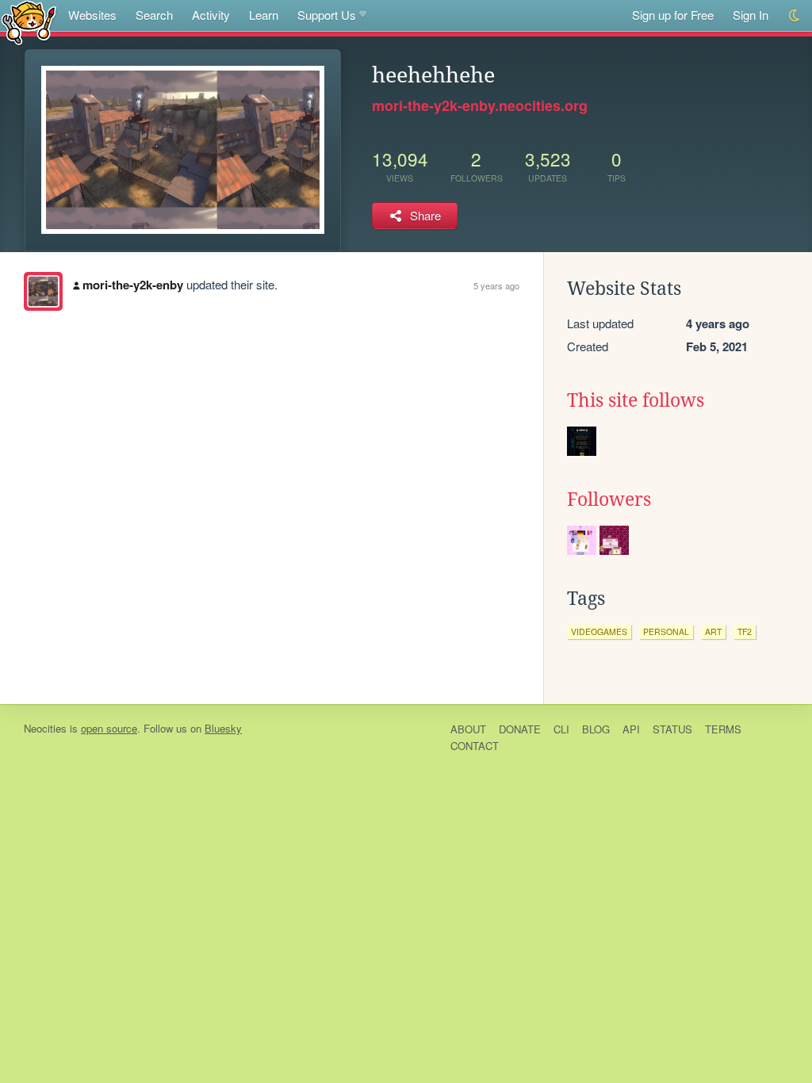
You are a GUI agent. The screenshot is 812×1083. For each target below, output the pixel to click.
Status (672, 729)
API (631, 729)
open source (109, 728)
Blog (596, 729)
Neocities (45, 728)
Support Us (326, 14)
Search (154, 14)
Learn (263, 14)
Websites (92, 14)
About (468, 729)
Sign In (750, 14)
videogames (599, 631)
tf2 (744, 631)
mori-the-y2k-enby (132, 284)
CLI (561, 729)
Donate (520, 729)
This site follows (635, 400)
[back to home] (29, 21)
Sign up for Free (673, 14)
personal (666, 631)
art (713, 631)
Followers (609, 499)
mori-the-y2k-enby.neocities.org (480, 105)
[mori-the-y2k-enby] (43, 291)
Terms (723, 729)
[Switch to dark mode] (795, 15)
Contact (474, 745)
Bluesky (223, 728)
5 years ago (496, 285)
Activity (211, 14)
